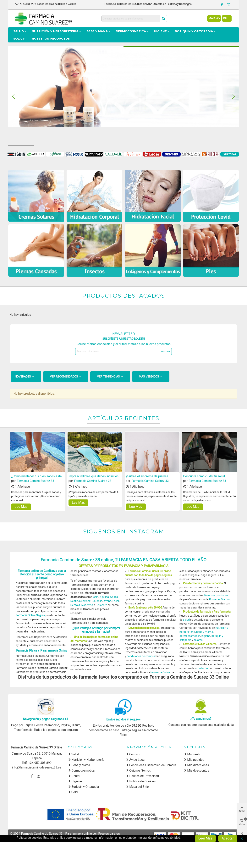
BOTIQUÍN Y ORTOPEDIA (194, 31)
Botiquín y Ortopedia (85, 787)
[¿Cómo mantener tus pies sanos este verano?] (37, 452)
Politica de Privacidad (144, 776)
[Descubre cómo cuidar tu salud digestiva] (209, 452)
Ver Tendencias (109, 376)
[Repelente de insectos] (95, 250)
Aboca (114, 596)
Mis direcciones (198, 765)
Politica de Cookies (142, 781)
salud (186, 619)
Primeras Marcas (219, 599)
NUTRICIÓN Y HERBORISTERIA (55, 31)
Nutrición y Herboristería (87, 760)
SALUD (18, 31)
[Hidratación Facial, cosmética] (153, 196)
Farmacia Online (160, 672)
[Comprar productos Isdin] (16, 154)
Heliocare (101, 605)
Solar (74, 792)
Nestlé (74, 601)
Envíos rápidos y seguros (123, 719)
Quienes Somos (140, 770)
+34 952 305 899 (40, 763)
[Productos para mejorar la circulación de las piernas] (36, 250)
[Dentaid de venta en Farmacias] (172, 154)
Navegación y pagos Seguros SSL (46, 719)
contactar (202, 668)
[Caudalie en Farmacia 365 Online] (113, 154)
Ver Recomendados (64, 376)
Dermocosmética (83, 770)
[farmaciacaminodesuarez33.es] (57, 18)
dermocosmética (189, 635)
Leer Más (205, 838)
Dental (75, 776)
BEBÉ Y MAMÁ (97, 31)
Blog (226, 18)
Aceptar (228, 838)
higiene (205, 635)
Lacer (116, 601)
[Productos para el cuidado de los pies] (211, 250)
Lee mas (21, 506)
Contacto (135, 754)
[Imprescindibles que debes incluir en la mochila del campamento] (95, 452)
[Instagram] (228, 3)
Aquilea (104, 596)
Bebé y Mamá (80, 765)
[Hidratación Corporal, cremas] (95, 196)
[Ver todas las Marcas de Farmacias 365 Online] (230, 154)
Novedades (23, 376)
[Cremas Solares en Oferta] (36, 196)
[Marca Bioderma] (191, 154)
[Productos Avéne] (133, 154)
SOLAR (18, 38)
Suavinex (85, 601)
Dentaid (75, 605)
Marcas (214, 18)
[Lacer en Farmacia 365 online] (152, 154)
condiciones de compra (141, 656)
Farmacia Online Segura (30, 615)
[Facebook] (221, 3)
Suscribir (165, 351)
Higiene (76, 781)
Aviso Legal (137, 760)
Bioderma (87, 605)
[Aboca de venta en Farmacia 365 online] (55, 154)
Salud (75, 754)
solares (198, 639)
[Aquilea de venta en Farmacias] (36, 154)
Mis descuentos (198, 770)
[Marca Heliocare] (210, 154)
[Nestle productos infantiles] (75, 154)
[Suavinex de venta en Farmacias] (94, 154)
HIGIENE (160, 31)
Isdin (95, 596)
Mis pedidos (195, 760)
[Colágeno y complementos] (153, 250)
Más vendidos (149, 376)
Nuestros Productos (51, 38)
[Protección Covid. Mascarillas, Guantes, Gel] (211, 196)
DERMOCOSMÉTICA (131, 31)
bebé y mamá (204, 631)
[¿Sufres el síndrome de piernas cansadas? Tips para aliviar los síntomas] (152, 452)
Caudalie (97, 601)
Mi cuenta (193, 754)
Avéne (107, 601)
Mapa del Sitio (139, 787)
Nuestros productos (216, 595)
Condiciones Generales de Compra (152, 765)
